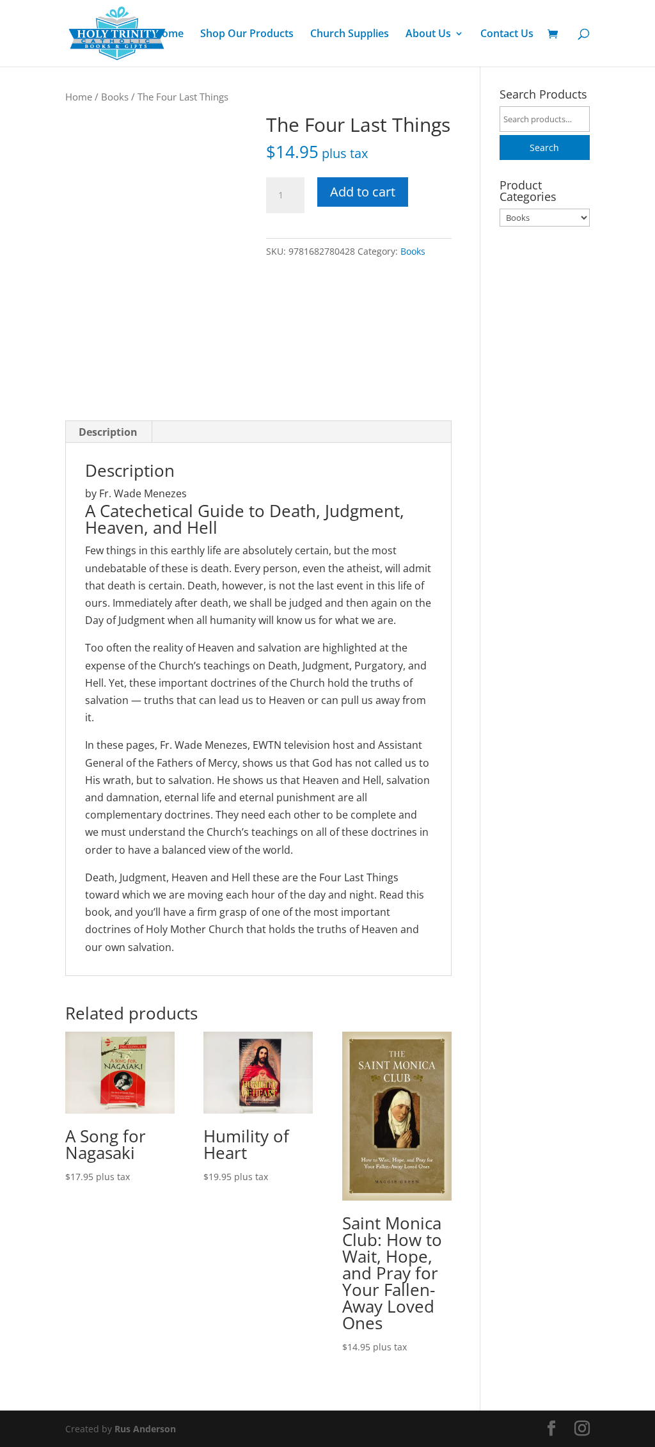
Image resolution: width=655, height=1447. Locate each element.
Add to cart (362, 191)
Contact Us (506, 34)
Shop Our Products (247, 34)
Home (169, 34)
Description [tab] (108, 432)
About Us (428, 34)
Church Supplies (349, 34)
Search (544, 147)
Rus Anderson (145, 1429)
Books (115, 96)
